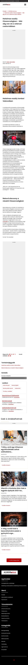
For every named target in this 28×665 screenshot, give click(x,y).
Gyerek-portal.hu (5, 618)
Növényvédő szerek (8, 388)
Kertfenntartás (4, 636)
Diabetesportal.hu (5, 613)
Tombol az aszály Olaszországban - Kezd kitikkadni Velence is (10, 1)
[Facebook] (10, 354)
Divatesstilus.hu (5, 616)
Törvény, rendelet (7, 391)
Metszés (3, 641)
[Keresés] (25, 378)
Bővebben (16, 397)
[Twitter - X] (13, 354)
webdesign (11, 583)
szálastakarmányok (9, 408)
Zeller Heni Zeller (11, 62)
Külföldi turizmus (12, 11)
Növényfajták (15, 385)
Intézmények (6, 385)
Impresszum (4, 599)
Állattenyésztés (5, 638)
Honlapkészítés (5, 583)
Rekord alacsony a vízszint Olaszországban (12, 368)
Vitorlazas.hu (4, 620)
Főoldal (4, 11)
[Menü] (25, 4)
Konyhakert (4, 649)
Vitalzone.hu (4, 611)
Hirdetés (14, 30)
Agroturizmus (4, 647)
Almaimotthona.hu (5, 608)
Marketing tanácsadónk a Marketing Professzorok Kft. (14, 585)
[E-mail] (11, 354)
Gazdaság (3, 644)
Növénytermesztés (5, 633)
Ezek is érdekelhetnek (11, 418)
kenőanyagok (7, 401)
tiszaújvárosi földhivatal (10, 395)
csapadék (5, 221)
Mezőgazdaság (5, 630)
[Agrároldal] (6, 4)
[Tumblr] (15, 354)
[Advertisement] (14, 45)
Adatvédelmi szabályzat (7, 597)
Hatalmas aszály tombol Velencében (10, 365)
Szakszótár (18, 388)
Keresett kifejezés (6, 376)
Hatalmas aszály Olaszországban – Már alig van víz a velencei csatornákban (13, 13)
